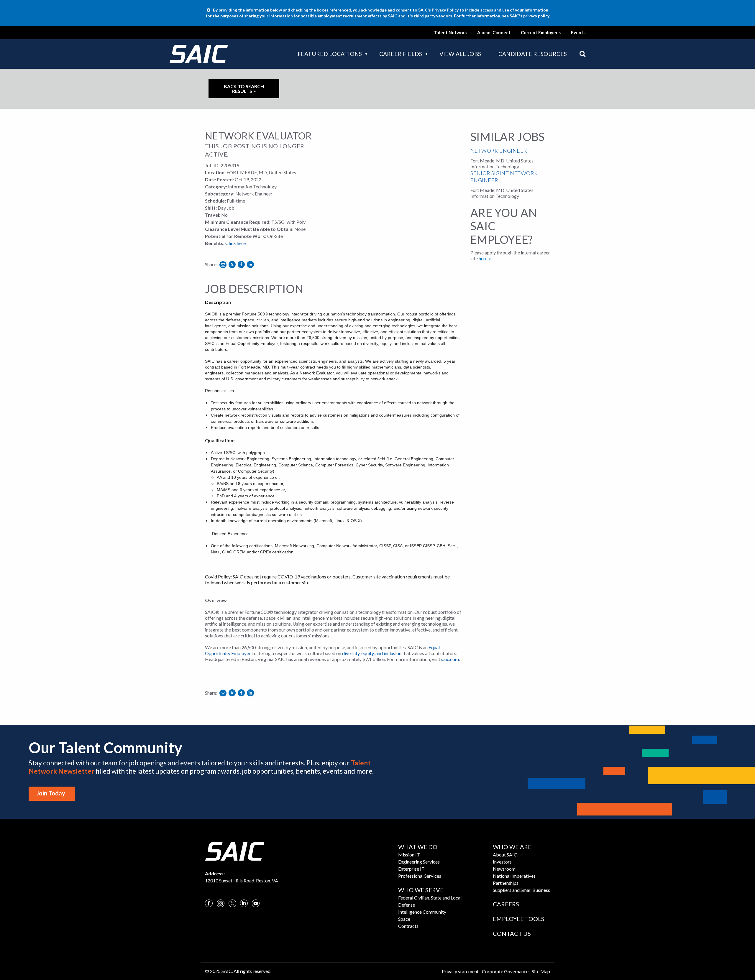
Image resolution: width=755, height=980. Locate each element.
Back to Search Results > (244, 88)
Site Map (541, 971)
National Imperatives (514, 876)
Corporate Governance (505, 971)
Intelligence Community (422, 912)
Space (404, 919)
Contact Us (512, 933)
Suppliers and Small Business (521, 890)
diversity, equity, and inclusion (371, 653)
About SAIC (505, 854)
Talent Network (450, 32)
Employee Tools (518, 918)
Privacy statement (460, 971)
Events (578, 32)
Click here (235, 243)
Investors (502, 861)
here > (485, 258)
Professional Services (419, 876)
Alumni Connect (494, 32)
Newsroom (504, 869)
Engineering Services (419, 861)
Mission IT (409, 854)
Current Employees (541, 32)
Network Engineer (498, 150)
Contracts (408, 926)
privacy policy (536, 15)
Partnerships (505, 883)
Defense (406, 904)
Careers (506, 903)
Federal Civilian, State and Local (430, 897)
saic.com (450, 659)
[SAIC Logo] (234, 851)
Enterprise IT (411, 869)
